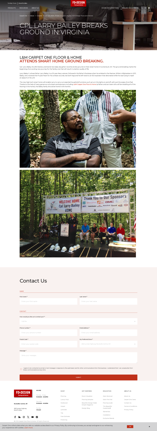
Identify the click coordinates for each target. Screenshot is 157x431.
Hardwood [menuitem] (64, 403)
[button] (142, 8)
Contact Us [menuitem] (127, 403)
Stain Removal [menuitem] (107, 396)
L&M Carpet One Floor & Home (84, 84)
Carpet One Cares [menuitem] (130, 399)
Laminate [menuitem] (64, 409)
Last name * (83, 296)
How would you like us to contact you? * (32, 316)
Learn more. (28, 428)
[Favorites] (145, 8)
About (32, 16)
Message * (23, 350)
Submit (78, 377)
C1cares (39, 16)
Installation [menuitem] (106, 415)
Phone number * (25, 328)
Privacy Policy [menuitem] (128, 409)
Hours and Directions (110, 8)
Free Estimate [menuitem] (65, 416)
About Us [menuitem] (127, 396)
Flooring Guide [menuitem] (108, 403)
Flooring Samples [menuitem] (87, 399)
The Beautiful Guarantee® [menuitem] (107, 407)
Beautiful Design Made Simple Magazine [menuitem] (89, 404)
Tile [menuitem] (62, 413)
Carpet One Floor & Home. (27, 421)
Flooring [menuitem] (63, 396)
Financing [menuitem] (64, 420)
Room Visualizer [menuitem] (87, 396)
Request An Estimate (130, 8)
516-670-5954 (23, 3)
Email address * (84, 328)
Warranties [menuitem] (106, 411)
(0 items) (149, 8)
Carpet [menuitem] (63, 406)
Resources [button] (23, 8)
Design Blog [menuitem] (86, 408)
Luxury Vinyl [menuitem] (65, 399)
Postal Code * (24, 339)
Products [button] (12, 8)
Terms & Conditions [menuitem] (130, 406)
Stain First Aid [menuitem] (107, 399)
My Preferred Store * (86, 339)
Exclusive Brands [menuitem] (108, 418)
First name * (23, 296)
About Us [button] (35, 8)
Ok (130, 426)
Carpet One (23, 16)
